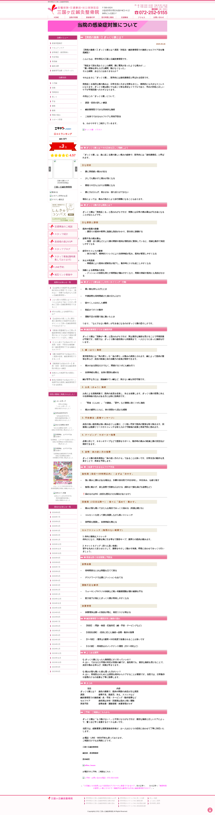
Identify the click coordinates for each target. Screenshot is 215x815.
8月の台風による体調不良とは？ (63, 313)
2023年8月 (56, 671)
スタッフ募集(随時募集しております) (65, 258)
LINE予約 (59, 267)
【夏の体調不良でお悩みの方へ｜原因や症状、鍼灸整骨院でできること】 (64, 356)
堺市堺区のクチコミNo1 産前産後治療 (133, 806)
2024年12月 (56, 599)
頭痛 (53, 88)
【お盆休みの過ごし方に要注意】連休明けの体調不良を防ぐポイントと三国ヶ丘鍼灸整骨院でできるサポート (64, 322)
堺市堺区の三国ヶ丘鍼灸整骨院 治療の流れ (100, 803)
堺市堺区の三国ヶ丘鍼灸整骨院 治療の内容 (100, 801)
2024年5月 (56, 631)
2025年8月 (56, 562)
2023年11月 (56, 658)
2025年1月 (56, 594)
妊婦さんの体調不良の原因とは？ (63, 374)
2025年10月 (56, 553)
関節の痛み (56, 115)
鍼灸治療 (55, 66)
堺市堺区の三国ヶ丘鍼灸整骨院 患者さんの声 (101, 798)
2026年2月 (56, 535)
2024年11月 (56, 603)
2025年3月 (56, 585)
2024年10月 (56, 608)
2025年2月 (56, 590)
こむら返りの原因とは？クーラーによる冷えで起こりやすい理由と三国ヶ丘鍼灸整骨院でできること (64, 303)
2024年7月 (56, 621)
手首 (53, 101)
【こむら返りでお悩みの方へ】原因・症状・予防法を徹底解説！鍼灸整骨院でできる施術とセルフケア (64, 345)
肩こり (54, 97)
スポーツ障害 (57, 119)
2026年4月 (56, 526)
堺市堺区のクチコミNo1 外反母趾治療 (133, 803)
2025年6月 (56, 571)
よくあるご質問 (155, 801)
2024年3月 (56, 640)
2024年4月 (56, 635)
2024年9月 (56, 612)
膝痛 (53, 110)
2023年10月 (56, 662)
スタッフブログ (62, 249)
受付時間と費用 (155, 803)
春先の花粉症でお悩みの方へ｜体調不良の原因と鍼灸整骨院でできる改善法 (64, 382)
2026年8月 (56, 512)
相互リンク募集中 (64, 274)
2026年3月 (56, 531)
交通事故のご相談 (64, 226)
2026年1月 (56, 540)
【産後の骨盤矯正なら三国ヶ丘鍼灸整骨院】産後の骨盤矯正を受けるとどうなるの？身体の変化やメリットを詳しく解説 (64, 334)
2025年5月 (56, 576)
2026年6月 (56, 521)
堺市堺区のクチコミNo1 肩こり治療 (132, 798)
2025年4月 (56, 580)
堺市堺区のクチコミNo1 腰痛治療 (131, 801)
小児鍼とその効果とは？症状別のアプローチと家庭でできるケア (109, 786)
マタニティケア (58, 48)
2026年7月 (56, 517)
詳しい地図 (153, 798)
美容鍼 (54, 61)
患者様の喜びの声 (64, 241)
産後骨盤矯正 (57, 43)
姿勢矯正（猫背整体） (60, 52)
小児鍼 (54, 83)
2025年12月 (56, 544)
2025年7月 (56, 567)
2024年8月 (56, 617)
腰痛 (53, 106)
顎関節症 (55, 92)
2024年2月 (56, 644)
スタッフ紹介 (61, 234)
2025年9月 (56, 558)
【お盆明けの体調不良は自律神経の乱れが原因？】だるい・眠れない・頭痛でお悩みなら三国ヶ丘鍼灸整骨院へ (64, 291)
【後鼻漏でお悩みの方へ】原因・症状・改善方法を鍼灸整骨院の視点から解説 (64, 365)
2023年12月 (56, 653)
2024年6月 (56, 626)
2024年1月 (56, 649)
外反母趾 (55, 57)
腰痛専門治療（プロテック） (63, 71)
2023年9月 (56, 667)
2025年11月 (56, 549)
